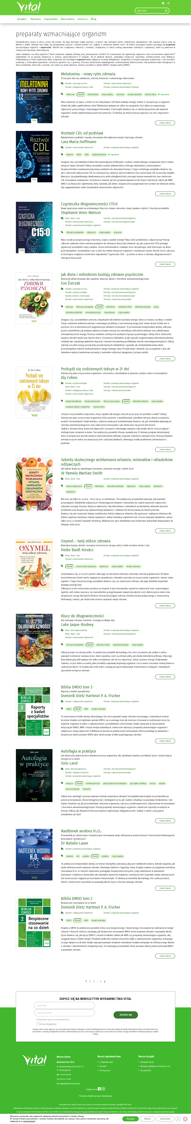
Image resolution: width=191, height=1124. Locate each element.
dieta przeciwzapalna (75, 232)
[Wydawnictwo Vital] (28, 7)
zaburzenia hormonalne (121, 390)
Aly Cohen (69, 377)
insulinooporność (93, 783)
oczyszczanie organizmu (86, 566)
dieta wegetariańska (79, 630)
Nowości (36, 19)
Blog (93, 19)
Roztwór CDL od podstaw (82, 133)
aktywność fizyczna (81, 772)
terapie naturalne (135, 94)
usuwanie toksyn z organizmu (78, 407)
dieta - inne (75, 218)
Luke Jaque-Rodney (77, 624)
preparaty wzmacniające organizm (125, 87)
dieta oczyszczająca (112, 401)
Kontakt (103, 1066)
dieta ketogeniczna (78, 769)
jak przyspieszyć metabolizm (115, 783)
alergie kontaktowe (73, 401)
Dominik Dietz (73, 695)
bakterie (70, 154)
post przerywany (72, 789)
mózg (156, 307)
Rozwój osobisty (72, 296)
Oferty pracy (105, 1070)
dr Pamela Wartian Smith (81, 473)
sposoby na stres (80, 83)
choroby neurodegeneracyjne (123, 222)
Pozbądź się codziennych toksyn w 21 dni (95, 368)
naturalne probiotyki (74, 312)
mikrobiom (110, 307)
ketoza (152, 783)
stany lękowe (109, 312)
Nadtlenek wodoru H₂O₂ (81, 830)
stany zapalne (107, 94)
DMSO (79, 154)
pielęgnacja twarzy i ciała (83, 87)
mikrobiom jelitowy (142, 307)
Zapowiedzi (51, 19)
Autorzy (83, 19)
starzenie (120, 94)
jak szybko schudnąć (138, 783)
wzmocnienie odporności (121, 83)
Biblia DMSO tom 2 (76, 898)
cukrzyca (69, 783)
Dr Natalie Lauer (74, 843)
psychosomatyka (80, 292)
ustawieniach (29, 1121)
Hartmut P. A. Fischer (103, 695)
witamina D (70, 492)
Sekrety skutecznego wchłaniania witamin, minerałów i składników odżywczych (117, 462)
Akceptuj (131, 1118)
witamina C (158, 486)
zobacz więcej (165, 123)
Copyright (119, 1104)
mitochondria (93, 94)
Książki (21, 19)
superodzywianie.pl (104, 1096)
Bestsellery (68, 19)
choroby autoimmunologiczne (124, 218)
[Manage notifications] (185, 1119)
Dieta (67, 218)
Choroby (106, 218)
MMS (87, 154)
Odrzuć (147, 1118)
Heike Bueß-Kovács (77, 549)
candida (86, 856)
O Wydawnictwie (106, 1062)
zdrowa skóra (150, 94)
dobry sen (71, 94)
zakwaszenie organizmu (83, 701)
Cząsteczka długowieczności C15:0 (89, 203)
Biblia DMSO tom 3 (76, 687)
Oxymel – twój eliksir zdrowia (85, 541)
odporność (91, 232)
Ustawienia (165, 1118)
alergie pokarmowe (92, 401)
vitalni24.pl (92, 1096)
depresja (69, 307)
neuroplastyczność (93, 312)
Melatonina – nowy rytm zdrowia (88, 73)
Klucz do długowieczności (82, 615)
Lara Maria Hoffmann (78, 141)
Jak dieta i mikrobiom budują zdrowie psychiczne (102, 274)
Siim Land (69, 763)
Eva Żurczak (70, 283)
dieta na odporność (74, 486)
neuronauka (85, 296)
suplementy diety (99, 154)
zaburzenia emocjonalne (121, 299)
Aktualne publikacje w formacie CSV (155, 1066)
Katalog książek (147, 1062)
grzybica (105, 856)
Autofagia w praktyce (78, 751)
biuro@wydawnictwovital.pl (68, 1083)
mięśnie (162, 783)
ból (78, 856)
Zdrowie (68, 83)
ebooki (81, 94)
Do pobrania (146, 1070)
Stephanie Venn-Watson (81, 212)
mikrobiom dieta (125, 307)
